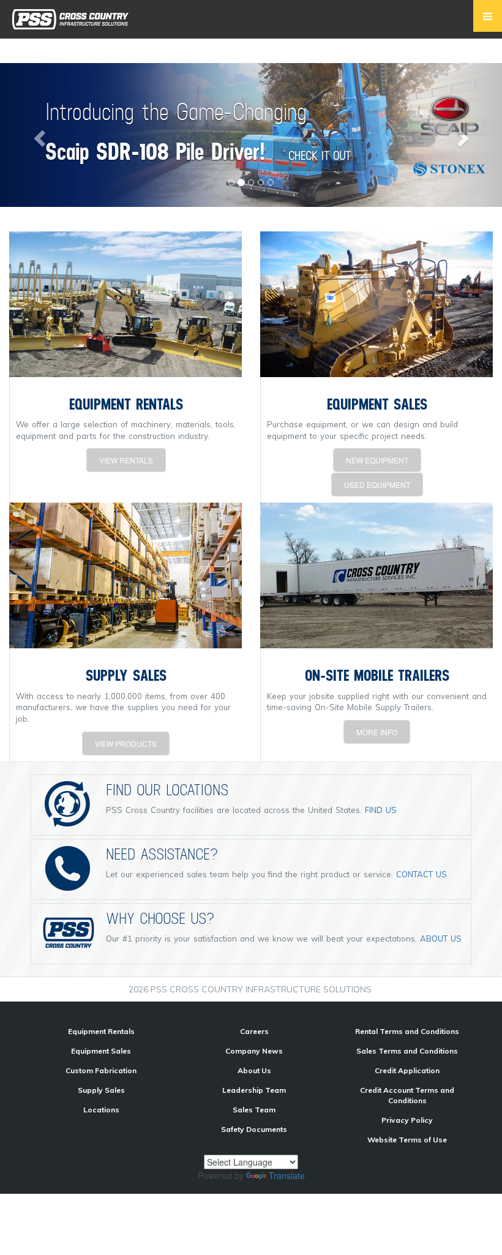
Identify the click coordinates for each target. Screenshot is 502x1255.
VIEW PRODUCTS (126, 743)
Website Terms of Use (407, 1139)
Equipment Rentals (101, 1031)
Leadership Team (254, 1090)
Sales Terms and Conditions (407, 1050)
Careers (254, 1031)
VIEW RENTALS (126, 460)
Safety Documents (254, 1129)
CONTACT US (421, 874)
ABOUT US (441, 938)
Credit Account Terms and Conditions (407, 1095)
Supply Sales (101, 1090)
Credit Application (407, 1070)
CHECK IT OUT (319, 155)
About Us (254, 1070)
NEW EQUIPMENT (377, 460)
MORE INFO (376, 732)
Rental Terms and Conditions (407, 1031)
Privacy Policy (407, 1120)
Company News (254, 1050)
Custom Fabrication (101, 1070)
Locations (101, 1109)
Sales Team (254, 1109)
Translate (287, 1175)
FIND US (381, 810)
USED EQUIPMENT (377, 484)
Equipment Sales (101, 1050)
